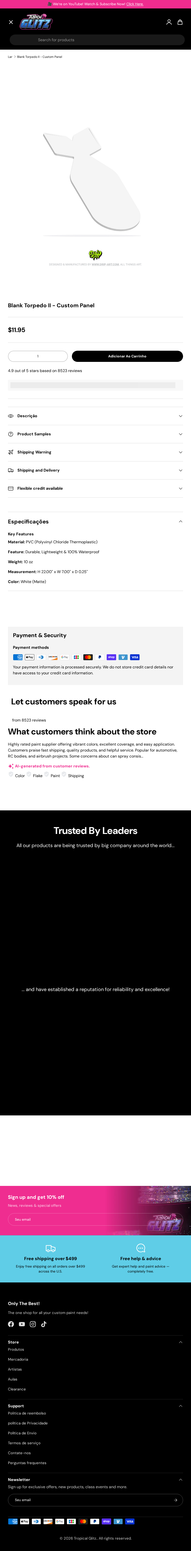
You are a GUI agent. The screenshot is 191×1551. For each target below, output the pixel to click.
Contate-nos (19, 1452)
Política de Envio (22, 1433)
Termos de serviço (24, 1443)
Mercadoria (18, 1359)
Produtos (16, 1349)
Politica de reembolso (27, 1413)
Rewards (20, 145)
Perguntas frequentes (27, 1462)
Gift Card (21, 156)
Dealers (19, 133)
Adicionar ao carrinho (127, 356)
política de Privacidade (28, 1423)
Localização (24, 168)
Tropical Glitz (85, 1538)
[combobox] (97, 39)
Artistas (20, 71)
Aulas (12, 1379)
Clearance (22, 108)
